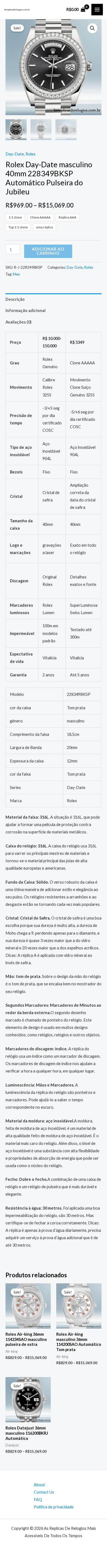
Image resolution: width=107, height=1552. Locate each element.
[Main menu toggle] (97, 9)
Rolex (30, 154)
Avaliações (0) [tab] (18, 322)
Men (16, 274)
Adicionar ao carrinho (48, 251)
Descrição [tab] (15, 299)
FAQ (38, 1499)
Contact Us (44, 1492)
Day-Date (14, 154)
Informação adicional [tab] (25, 310)
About (39, 1484)
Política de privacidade (54, 1507)
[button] (92, 28)
